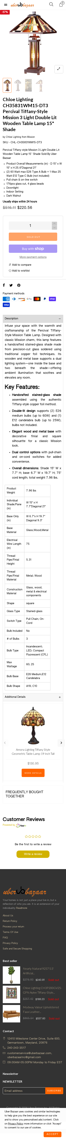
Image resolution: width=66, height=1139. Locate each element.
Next (61, 743)
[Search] (51, 5)
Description (11, 318)
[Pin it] (18, 286)
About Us (8, 916)
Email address (14, 1091)
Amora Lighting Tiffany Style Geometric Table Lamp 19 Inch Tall (33, 751)
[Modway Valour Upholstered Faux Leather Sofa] (11, 1013)
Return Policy (10, 921)
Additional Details (15, 697)
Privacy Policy (10, 943)
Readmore (21, 908)
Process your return (13, 927)
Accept (52, 1134)
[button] (54, 228)
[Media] (58, 69)
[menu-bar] (6, 5)
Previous (4, 743)
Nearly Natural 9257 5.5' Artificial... (38, 971)
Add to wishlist (20, 271)
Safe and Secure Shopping (17, 949)
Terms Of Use (10, 932)
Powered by (9, 825)
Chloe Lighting (13, 137)
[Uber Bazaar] (22, 5)
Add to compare (21, 265)
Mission (31, 137)
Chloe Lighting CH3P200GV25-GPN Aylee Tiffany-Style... (42, 990)
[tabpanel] (33, 43)
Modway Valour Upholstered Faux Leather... (41, 1009)
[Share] (4, 286)
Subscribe (54, 1091)
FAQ (5, 938)
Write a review (33, 854)
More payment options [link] (33, 257)
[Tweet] (11, 286)
